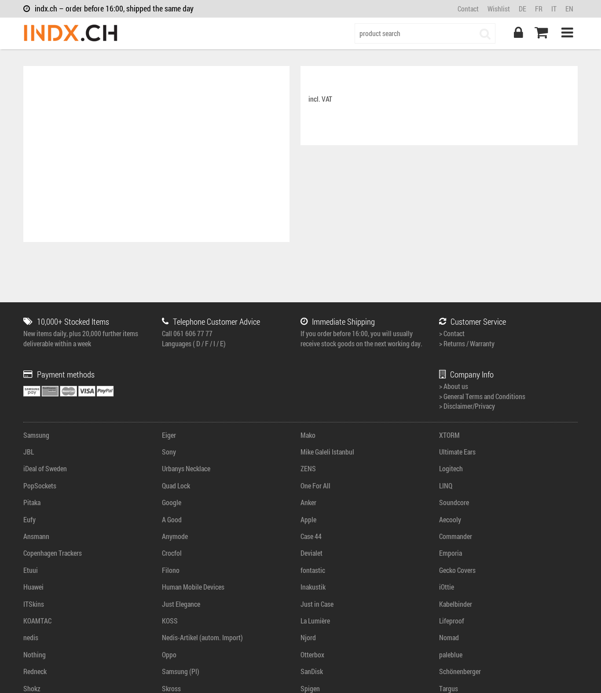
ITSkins (33, 604)
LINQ (445, 485)
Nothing (34, 654)
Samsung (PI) (180, 671)
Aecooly (450, 519)
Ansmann (36, 536)
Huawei (33, 586)
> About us (453, 386)
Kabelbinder (455, 604)
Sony (169, 451)
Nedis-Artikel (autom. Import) (202, 637)
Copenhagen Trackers (52, 552)
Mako (307, 435)
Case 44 (311, 536)
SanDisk (311, 671)
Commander (455, 536)
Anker (308, 502)
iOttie (446, 586)
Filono (171, 570)
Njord (308, 637)
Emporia (450, 552)
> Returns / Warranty (467, 343)
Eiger (169, 435)
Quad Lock (176, 485)
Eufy (29, 519)
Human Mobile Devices (193, 586)
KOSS (170, 620)
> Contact (452, 333)
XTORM (449, 435)
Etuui (30, 570)
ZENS (308, 468)
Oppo (169, 654)
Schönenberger (460, 671)
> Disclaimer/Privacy (467, 406)
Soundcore (454, 502)
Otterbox (312, 654)
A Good (172, 519)
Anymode (175, 536)
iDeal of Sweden (45, 468)
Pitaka (31, 502)
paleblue (450, 654)
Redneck (35, 671)
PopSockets (39, 485)
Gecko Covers (457, 570)
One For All (315, 485)
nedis (30, 637)
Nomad (449, 637)
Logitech (451, 468)
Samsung (36, 435)
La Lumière (315, 620)
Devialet (311, 552)
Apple (308, 519)
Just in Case (316, 604)
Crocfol (172, 552)
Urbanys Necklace (186, 468)
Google (171, 502)
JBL (28, 451)
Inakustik (313, 586)
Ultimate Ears (457, 451)
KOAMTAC (37, 620)
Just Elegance (181, 604)
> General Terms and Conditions (482, 396)
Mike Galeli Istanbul (327, 451)
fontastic (312, 570)
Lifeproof (451, 620)
